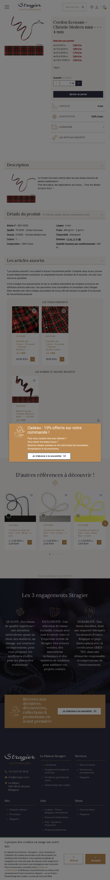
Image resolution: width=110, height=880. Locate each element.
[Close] (98, 420)
